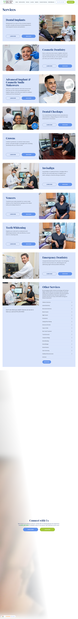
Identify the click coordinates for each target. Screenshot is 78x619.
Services (27, 2)
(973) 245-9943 (19, 312)
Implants (36, 2)
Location (32, 2)
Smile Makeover (51, 2)
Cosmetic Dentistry (43, 2)
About (17, 2)
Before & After (22, 2)
